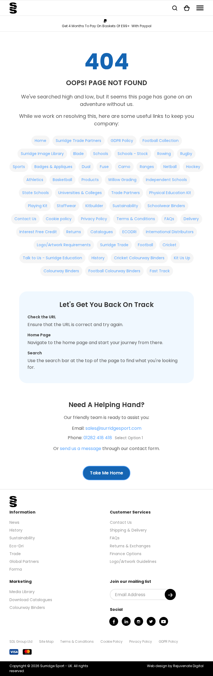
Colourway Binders (61, 271)
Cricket (169, 245)
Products (90, 179)
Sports (19, 166)
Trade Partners (125, 192)
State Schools (35, 192)
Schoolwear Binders (166, 206)
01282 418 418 (97, 437)
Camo (124, 166)
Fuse (104, 166)
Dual (86, 166)
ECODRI (129, 232)
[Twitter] (151, 621)
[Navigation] (200, 8)
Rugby (186, 153)
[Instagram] (138, 621)
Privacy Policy (94, 219)
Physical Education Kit (170, 192)
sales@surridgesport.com (113, 428)
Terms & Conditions (135, 219)
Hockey (193, 166)
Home (40, 140)
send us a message (80, 448)
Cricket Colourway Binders (139, 258)
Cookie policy (59, 219)
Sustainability (125, 206)
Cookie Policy (111, 641)
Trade (15, 553)
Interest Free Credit (38, 232)
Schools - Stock (133, 153)
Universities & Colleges (80, 192)
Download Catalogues (30, 600)
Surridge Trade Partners (78, 140)
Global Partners (24, 561)
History (98, 258)
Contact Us (25, 219)
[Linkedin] (126, 621)
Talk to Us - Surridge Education (52, 258)
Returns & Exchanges (130, 546)
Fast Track (160, 271)
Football (145, 245)
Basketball (62, 179)
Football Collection (161, 140)
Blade (78, 153)
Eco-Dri (16, 546)
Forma (15, 569)
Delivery (191, 219)
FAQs (169, 219)
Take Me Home (106, 473)
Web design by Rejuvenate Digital (175, 666)
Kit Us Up (182, 258)
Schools (100, 153)
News (14, 522)
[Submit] (170, 594)
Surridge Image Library (42, 153)
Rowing (164, 153)
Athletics (34, 179)
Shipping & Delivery (128, 530)
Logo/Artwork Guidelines (133, 561)
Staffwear (66, 206)
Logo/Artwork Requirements (64, 245)
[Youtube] (163, 621)
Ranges (147, 166)
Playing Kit (37, 206)
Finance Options (125, 553)
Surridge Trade (114, 245)
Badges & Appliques (53, 166)
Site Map (46, 641)
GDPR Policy (122, 140)
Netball (170, 166)
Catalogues (101, 232)
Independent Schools (166, 179)
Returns (73, 232)
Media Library (22, 591)
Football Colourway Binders (114, 271)
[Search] (174, 8)
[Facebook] (113, 621)
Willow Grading (122, 179)
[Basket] (187, 8)
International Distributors (170, 232)
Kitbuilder (94, 206)
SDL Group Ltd (20, 641)
